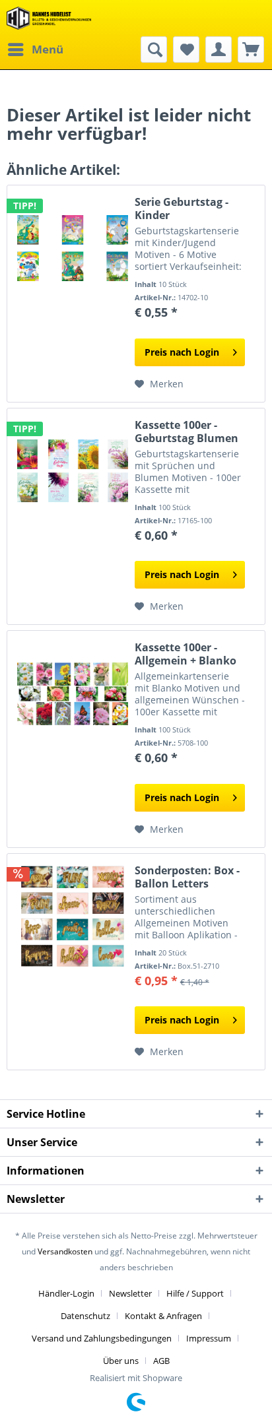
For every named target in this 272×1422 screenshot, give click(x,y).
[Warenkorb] (251, 49)
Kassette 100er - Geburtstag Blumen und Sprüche (186, 431)
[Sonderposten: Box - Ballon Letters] (72, 916)
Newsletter (130, 1293)
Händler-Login (66, 1293)
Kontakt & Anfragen (163, 1316)
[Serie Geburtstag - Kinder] (72, 248)
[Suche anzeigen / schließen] (154, 49)
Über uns (121, 1361)
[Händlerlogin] (218, 49)
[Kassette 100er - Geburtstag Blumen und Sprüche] (72, 471)
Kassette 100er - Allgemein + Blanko (185, 654)
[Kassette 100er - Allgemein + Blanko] (72, 693)
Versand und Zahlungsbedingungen (102, 1338)
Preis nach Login (182, 352)
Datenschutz (85, 1316)
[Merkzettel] (186, 49)
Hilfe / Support (195, 1293)
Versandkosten (65, 1251)
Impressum (208, 1338)
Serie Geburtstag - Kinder (181, 208)
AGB (161, 1361)
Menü (47, 49)
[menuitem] (35, 49)
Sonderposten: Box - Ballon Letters (187, 877)
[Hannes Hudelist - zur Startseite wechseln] (49, 18)
